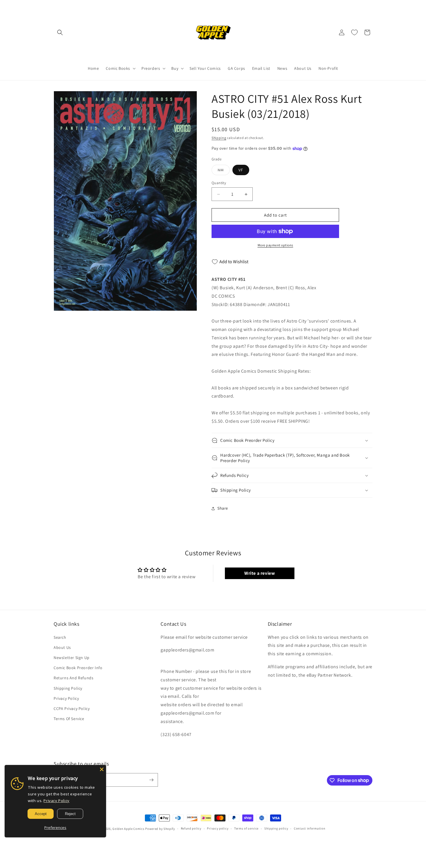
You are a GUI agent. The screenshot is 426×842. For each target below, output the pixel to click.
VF (241, 170)
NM (224, 171)
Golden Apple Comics (128, 829)
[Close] (102, 769)
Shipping (219, 138)
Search (60, 637)
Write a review (259, 573)
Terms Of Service (69, 718)
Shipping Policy (68, 688)
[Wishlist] (354, 32)
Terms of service (246, 828)
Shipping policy (276, 828)
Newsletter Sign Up (72, 657)
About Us (62, 647)
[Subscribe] (151, 780)
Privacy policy (217, 828)
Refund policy (191, 828)
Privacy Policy (66, 698)
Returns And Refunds (73, 677)
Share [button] (222, 508)
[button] (60, 32)
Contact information (309, 828)
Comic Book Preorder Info (78, 667)
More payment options (275, 245)
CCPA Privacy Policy (72, 708)
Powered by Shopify (160, 829)
